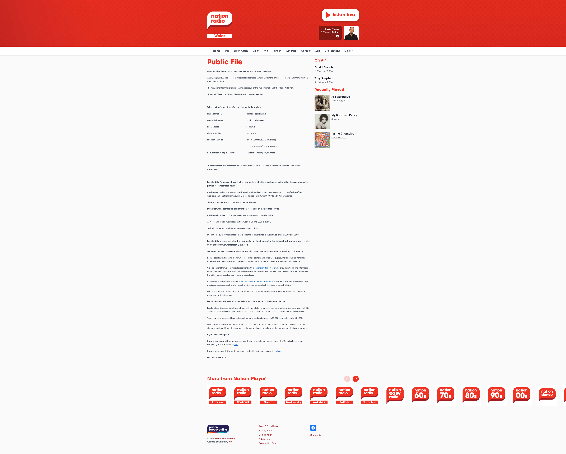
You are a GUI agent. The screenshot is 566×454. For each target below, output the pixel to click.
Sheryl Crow (338, 101)
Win (266, 51)
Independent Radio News (264, 268)
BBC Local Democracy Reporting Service (258, 281)
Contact (305, 51)
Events (256, 51)
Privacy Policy (266, 431)
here (236, 345)
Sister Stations (332, 51)
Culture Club (338, 138)
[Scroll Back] (347, 379)
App (317, 51)
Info (227, 51)
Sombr (335, 119)
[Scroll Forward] (356, 379)
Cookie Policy (265, 435)
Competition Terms (268, 443)
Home (216, 51)
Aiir (230, 442)
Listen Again (241, 51)
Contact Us (315, 435)
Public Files (264, 439)
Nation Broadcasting (225, 439)
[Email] (337, 36)
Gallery (348, 51)
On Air (320, 60)
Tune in (277, 51)
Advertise (291, 51)
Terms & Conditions (268, 426)
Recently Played (329, 90)
